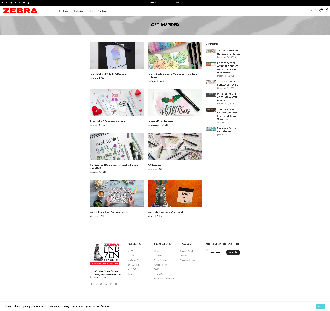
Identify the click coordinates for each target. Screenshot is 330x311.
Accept (320, 306)
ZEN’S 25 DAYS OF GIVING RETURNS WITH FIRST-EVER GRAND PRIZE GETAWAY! (228, 68)
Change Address (187, 260)
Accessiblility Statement (164, 278)
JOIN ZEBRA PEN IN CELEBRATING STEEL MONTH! (227, 97)
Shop (91, 11)
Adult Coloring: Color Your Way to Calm (109, 212)
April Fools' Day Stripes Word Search (165, 212)
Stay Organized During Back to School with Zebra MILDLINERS (114, 166)
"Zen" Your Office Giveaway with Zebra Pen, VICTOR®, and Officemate (227, 114)
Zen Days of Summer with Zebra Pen (226, 130)
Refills (130, 273)
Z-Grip (131, 255)
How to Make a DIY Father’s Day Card (108, 74)
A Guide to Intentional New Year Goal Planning (228, 52)
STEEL (131, 251)
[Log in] (315, 11)
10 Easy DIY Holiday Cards (160, 120)
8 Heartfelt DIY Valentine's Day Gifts (107, 120)
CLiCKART (133, 269)
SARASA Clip (134, 260)
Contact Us (158, 255)
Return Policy (160, 273)
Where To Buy (160, 264)
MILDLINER (133, 264)
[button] (310, 11)
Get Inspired (78, 11)
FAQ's (156, 269)
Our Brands (63, 11)
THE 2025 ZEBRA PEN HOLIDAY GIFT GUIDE (227, 83)
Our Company (103, 11)
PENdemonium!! (155, 165)
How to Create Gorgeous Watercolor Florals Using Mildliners (172, 75)
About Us (158, 251)
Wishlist (183, 255)
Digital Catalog (160, 260)
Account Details (187, 251)
